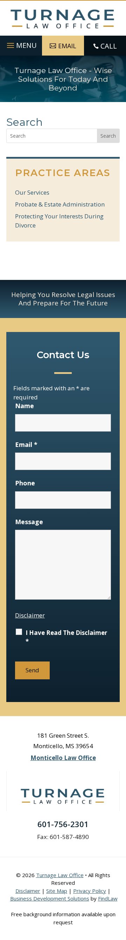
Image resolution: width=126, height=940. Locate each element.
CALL (108, 46)
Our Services (32, 192)
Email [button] (67, 46)
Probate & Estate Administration (60, 204)
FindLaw (108, 898)
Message (29, 522)
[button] (21, 43)
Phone (25, 483)
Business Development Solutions (49, 898)
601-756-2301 (63, 824)
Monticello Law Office (63, 758)
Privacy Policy (89, 890)
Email (26, 444)
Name (24, 406)
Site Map (56, 890)
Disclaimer (30, 615)
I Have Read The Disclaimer (66, 637)
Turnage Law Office (60, 875)
